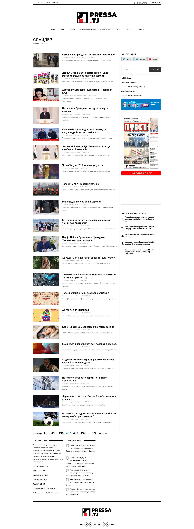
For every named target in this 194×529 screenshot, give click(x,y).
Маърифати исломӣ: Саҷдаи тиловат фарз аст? (89, 344)
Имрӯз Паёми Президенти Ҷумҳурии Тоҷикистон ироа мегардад (83, 239)
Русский (55, 2)
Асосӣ (53, 29)
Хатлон (83, 57)
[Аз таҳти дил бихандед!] (46, 315)
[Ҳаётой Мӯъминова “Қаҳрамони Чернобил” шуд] (46, 95)
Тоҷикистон (105, 29)
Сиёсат (66, 204)
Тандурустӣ (73, 330)
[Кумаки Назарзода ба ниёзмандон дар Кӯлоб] (46, 60)
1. (45, 433)
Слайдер (73, 57)
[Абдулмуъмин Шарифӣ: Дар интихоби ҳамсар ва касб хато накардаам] (46, 365)
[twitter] (137, 3)
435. (54, 433)
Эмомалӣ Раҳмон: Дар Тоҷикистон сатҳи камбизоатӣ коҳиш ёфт (86, 148)
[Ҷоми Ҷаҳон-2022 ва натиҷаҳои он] (46, 171)
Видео (72, 29)
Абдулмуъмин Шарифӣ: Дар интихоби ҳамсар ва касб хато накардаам (88, 361)
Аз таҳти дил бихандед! (76, 310)
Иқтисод (66, 135)
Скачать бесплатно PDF (141, 173)
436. (61, 433)
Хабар (78, 57)
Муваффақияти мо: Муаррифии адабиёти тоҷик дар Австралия (86, 221)
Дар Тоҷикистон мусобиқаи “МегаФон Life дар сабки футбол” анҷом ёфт (140, 228)
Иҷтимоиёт (67, 57)
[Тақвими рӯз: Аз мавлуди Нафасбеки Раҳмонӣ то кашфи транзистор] (46, 279)
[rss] (147, 3)
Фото (62, 29)
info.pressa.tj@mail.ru (40, 475)
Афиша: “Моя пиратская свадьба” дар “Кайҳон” (89, 257)
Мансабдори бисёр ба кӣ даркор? (81, 201)
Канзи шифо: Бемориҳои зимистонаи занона (88, 326)
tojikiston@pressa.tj (138, 87)
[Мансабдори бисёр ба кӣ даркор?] (46, 207)
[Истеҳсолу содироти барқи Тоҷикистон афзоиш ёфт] (46, 383)
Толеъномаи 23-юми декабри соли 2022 (85, 293)
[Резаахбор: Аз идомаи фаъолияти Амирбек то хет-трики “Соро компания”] (46, 419)
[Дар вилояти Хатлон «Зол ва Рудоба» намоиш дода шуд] (46, 401)
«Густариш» (54, 493)
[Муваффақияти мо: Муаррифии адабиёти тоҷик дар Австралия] (46, 225)
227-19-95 (125, 96)
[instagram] (140, 3)
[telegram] (144, 3)
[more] (66, 454)
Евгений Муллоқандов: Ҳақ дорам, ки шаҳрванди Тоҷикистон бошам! (84, 131)
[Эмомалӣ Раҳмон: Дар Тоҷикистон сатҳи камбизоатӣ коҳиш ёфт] (46, 152)
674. (94, 433)
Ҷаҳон (118, 29)
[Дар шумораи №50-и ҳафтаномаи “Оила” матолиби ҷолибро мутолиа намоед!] (46, 78)
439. (83, 433)
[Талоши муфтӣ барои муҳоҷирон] (46, 189)
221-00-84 (125, 87)
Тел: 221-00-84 (39, 471)
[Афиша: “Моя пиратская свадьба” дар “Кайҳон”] (46, 262)
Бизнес (129, 29)
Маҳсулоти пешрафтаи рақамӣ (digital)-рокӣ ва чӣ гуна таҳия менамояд (140, 243)
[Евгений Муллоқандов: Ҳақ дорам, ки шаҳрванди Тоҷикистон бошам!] (46, 134)
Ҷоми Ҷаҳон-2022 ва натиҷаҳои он (82, 165)
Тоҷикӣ (49, 2)
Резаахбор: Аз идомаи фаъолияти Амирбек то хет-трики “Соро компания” (89, 415)
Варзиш (66, 168)
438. (76, 433)
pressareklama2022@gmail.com (44, 488)
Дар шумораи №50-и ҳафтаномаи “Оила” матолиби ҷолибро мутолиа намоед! (85, 74)
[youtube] (142, 3)
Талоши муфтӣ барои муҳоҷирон (81, 183)
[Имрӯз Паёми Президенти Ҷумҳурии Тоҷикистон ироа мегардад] (46, 244)
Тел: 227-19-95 (39, 484)
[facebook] (135, 3)
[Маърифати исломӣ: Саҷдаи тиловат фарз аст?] (46, 348)
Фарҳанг (78, 78)
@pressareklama (136, 96)
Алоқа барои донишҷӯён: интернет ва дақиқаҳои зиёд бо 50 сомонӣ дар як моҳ (139, 219)
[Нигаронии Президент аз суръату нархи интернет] (46, 115)
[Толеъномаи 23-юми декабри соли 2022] (46, 298)
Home (37, 44)
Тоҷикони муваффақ (88, 29)
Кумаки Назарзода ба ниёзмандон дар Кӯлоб (88, 54)
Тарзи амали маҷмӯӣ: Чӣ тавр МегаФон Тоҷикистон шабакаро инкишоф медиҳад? (140, 252)
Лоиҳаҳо (140, 29)
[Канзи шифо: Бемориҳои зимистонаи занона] (46, 332)
